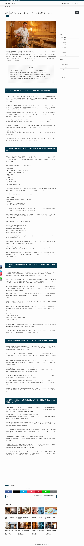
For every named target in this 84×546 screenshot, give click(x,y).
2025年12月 (63, 37)
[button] (8, 491)
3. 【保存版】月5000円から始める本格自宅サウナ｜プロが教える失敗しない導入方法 (31, 74)
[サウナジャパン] (10, 3)
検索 (77, 12)
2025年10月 (63, 42)
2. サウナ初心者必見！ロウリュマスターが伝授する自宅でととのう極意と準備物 (29, 72)
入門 (62, 72)
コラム (8, 485)
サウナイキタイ (65, 64)
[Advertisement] (31, 472)
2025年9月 (63, 44)
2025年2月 (63, 55)
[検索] (78, 0)
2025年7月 (63, 50)
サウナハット (64, 67)
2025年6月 (63, 52)
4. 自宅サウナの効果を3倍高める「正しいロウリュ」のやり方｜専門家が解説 (29, 76)
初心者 (63, 74)
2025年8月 (63, 47)
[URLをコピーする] (53, 491)
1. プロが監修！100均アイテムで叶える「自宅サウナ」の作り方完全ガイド (28, 70)
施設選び (12, 485)
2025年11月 (63, 39)
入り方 (63, 69)
